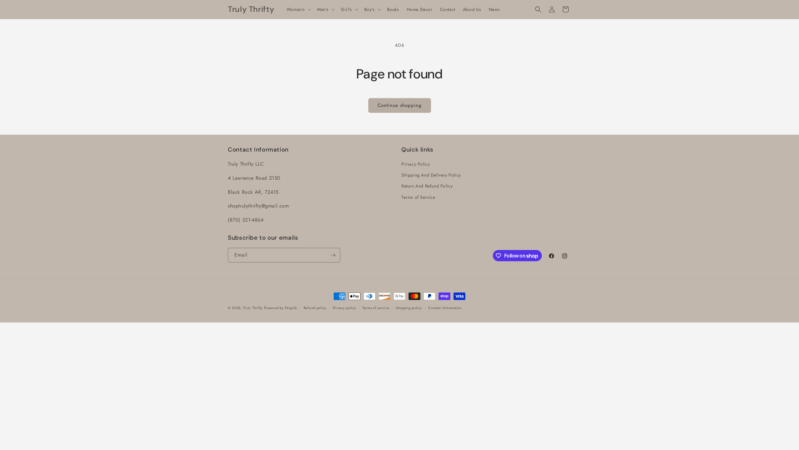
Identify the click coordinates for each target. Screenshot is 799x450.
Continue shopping (400, 105)
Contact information (444, 307)
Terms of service (375, 307)
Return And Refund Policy (427, 186)
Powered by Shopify (280, 307)
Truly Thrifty (253, 307)
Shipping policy (409, 307)
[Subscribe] (333, 255)
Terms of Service (418, 197)
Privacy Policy (415, 164)
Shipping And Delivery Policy (431, 175)
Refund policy (315, 307)
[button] (298, 9)
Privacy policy (344, 307)
